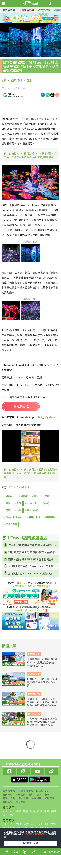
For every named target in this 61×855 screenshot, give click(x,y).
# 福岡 (18, 503)
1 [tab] (23, 18)
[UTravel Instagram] (23, 771)
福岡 (5, 815)
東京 (25, 811)
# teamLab (30, 503)
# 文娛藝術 (22, 496)
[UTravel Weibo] (52, 771)
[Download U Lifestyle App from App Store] (20, 779)
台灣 (46, 794)
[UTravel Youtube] (37, 771)
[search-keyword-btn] (56, 3)
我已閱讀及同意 (30, 843)
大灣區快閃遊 (26, 10)
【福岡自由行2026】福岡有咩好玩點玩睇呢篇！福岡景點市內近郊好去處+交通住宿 (42, 702)
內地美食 (20, 794)
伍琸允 (8, 88)
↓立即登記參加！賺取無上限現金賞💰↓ (31, 586)
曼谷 (32, 811)
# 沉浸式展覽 (10, 524)
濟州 (11, 815)
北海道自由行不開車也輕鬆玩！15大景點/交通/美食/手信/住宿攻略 (42, 662)
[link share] (57, 94)
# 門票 (7, 510)
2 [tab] (28, 18)
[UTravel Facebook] (9, 771)
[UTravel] (30, 3)
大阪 (5, 811)
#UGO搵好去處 (25, 828)
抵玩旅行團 (44, 10)
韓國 (5, 798)
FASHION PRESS (19, 487)
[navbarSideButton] (3, 3)
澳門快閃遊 (9, 10)
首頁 (4, 80)
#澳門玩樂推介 (44, 828)
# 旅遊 (18, 510)
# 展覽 (46, 496)
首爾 (39, 811)
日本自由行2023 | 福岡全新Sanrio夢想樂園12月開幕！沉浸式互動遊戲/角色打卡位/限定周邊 (30, 155)
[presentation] (59, 10)
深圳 (30, 794)
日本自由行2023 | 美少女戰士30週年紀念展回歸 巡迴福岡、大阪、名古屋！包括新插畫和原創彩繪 (30, 473)
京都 (53, 811)
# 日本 (35, 496)
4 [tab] (37, 18)
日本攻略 (23, 798)
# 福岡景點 (49, 517)
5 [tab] (28, 22)
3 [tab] (32, 18)
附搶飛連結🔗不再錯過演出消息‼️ (30, 610)
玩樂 (29, 80)
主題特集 (36, 798)
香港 (18, 811)
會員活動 (8, 802)
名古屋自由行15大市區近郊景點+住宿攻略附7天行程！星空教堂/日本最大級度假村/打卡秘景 (42, 722)
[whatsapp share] (15, 852)
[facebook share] (7, 852)
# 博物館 (8, 496)
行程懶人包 (34, 654)
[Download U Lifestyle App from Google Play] (39, 779)
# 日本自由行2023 (13, 517)
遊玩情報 (16, 80)
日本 (38, 794)
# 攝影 (7, 503)
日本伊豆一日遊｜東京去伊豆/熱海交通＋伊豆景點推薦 (42, 682)
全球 (12, 798)
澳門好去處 (15, 824)
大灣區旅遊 (9, 828)
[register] (50, 3)
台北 (11, 811)
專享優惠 (20, 802)
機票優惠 (8, 794)
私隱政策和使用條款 (36, 834)
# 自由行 (45, 503)
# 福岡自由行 (33, 517)
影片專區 (49, 798)
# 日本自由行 (31, 510)
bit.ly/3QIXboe (45, 417)
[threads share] (25, 852)
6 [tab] (32, 22)
